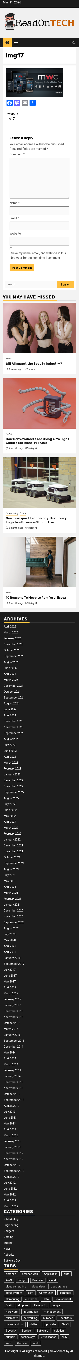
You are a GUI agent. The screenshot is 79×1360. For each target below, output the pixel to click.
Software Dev (12, 1260)
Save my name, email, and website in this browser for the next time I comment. (38, 255)
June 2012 (10, 1188)
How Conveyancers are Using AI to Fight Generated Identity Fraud (37, 441)
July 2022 (10, 804)
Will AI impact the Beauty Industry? (34, 363)
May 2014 (10, 1052)
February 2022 (12, 833)
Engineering (12, 513)
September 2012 (14, 1170)
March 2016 (11, 1028)
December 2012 (13, 1153)
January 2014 (12, 1076)
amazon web (30, 1273)
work (36, 1343)
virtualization (48, 1336)
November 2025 (13, 644)
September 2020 (14, 922)
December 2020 (13, 910)
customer (31, 1299)
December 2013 (13, 1082)
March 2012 (11, 1206)
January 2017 (12, 1005)
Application (51, 1273)
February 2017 (12, 999)
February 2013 (12, 1141)
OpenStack (65, 1318)
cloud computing (16, 1286)
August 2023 (11, 738)
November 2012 (13, 1159)
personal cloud (15, 1324)
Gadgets (9, 1231)
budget (22, 1280)
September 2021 (14, 863)
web (8, 1343)
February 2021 (12, 898)
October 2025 (12, 650)
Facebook (40, 1305)
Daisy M (31, 369)
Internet (8, 1242)
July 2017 (10, 969)
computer (65, 1292)
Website (15, 233)
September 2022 (14, 792)
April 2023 (10, 756)
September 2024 (14, 697)
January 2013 (12, 1147)
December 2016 (13, 1011)
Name (15, 203)
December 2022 (13, 780)
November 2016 (13, 1017)
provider (51, 1324)
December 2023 (13, 721)
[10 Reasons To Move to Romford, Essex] (39, 562)
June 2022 (10, 809)
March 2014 (11, 1064)
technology (28, 1336)
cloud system (14, 1292)
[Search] (73, 42)
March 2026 (11, 632)
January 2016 (12, 1034)
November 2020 (13, 916)
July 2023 (10, 744)
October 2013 (12, 1093)
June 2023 (10, 750)
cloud (52, 1280)
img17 (12, 116)
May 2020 (10, 940)
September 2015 (14, 1040)
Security (11, 1330)
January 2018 (12, 957)
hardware (12, 1311)
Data (46, 1299)
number (48, 1318)
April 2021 (10, 886)
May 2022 (10, 815)
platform (35, 1324)
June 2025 (10, 668)
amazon (11, 1273)
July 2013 (10, 1111)
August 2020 (11, 928)
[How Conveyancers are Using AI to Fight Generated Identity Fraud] (39, 403)
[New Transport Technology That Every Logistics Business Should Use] (39, 482)
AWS (9, 1280)
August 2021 (11, 869)
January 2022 (12, 839)
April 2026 (10, 626)
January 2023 (12, 774)
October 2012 (12, 1164)
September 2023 (14, 733)
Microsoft (12, 1318)
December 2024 (13, 685)
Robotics (9, 1254)
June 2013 (10, 1117)
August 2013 (11, 1105)
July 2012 (10, 1182)
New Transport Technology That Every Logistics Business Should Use (36, 520)
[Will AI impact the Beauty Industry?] (39, 328)
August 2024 (11, 703)
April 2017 (10, 987)
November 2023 (13, 727)
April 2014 (10, 1058)
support (10, 1336)
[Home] (7, 42)
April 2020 (10, 946)
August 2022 (11, 798)
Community (46, 1292)
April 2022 (10, 821)
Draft (9, 1305)
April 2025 (10, 673)
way (64, 1336)
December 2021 (13, 845)
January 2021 (12, 904)
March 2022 (11, 827)
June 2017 (10, 975)
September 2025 (14, 656)
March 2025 (11, 679)
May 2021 (10, 880)
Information (31, 1311)
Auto (66, 1273)
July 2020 (10, 934)
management (52, 1311)
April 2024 (10, 715)
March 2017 (11, 993)
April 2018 (10, 951)
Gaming (8, 1236)
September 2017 (14, 963)
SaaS (65, 1324)
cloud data (38, 1286)
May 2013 (10, 1123)
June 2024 (10, 709)
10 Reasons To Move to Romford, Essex (36, 597)
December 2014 (13, 1046)
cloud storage (59, 1286)
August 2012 (11, 1176)
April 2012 (10, 1200)
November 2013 (13, 1088)
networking (30, 1318)
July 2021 (10, 875)
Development (63, 1299)
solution (59, 1330)
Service (26, 1330)
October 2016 (12, 1022)
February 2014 (12, 1070)
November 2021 (13, 851)
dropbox (23, 1305)
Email (14, 218)
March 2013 (11, 1135)
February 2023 (12, 768)
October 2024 (12, 691)
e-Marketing (11, 1219)
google (56, 1305)
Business (37, 1280)
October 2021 (12, 857)
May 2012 (10, 1194)
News (9, 358)
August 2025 (11, 662)
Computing (12, 1299)
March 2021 (11, 892)
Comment (17, 154)
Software (42, 1330)
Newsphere (57, 1351)
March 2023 (11, 762)
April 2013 (10, 1129)
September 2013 (14, 1099)
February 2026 (12, 638)
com (30, 1292)
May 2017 (10, 981)
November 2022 (13, 786)
